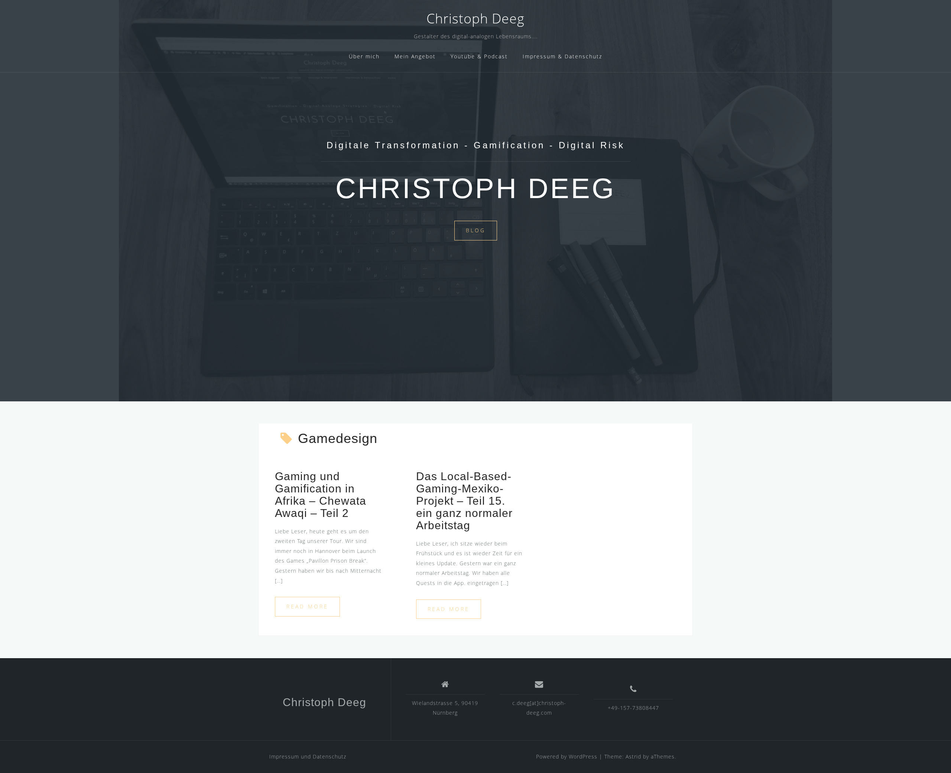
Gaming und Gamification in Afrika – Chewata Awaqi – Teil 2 (320, 494)
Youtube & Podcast (479, 56)
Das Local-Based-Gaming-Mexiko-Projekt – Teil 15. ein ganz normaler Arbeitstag (464, 500)
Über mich (364, 56)
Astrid (633, 756)
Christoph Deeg (475, 18)
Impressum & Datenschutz (562, 56)
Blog (476, 230)
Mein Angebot (415, 56)
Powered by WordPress (566, 756)
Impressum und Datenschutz (307, 756)
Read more (307, 606)
